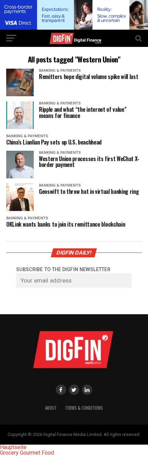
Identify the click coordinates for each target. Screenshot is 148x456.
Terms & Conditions (84, 408)
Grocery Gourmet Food (27, 452)
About (51, 408)
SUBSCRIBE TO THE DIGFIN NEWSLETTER (63, 269)
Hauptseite (13, 447)
